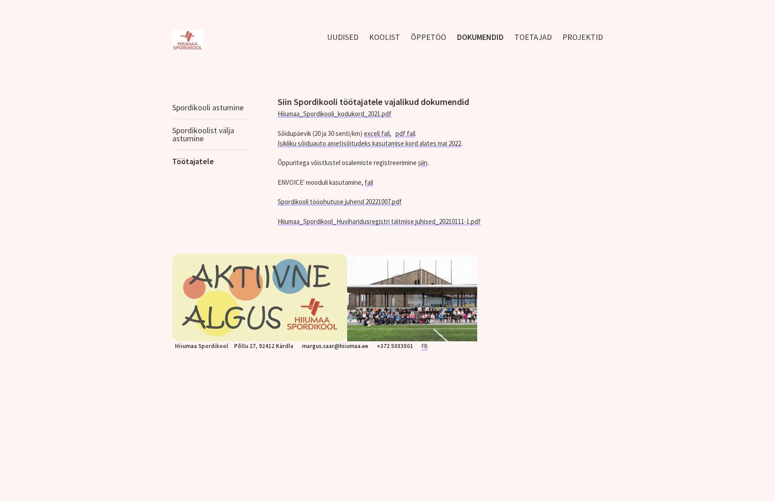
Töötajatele (193, 161)
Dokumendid (480, 37)
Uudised (342, 37)
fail (369, 182)
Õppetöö (428, 37)
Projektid (582, 37)
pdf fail (405, 133)
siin (422, 162)
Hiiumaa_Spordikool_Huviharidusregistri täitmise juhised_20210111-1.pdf (379, 221)
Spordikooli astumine (208, 107)
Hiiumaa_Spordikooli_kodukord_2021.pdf (335, 113)
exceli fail (377, 133)
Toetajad (533, 37)
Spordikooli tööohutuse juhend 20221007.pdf (340, 201)
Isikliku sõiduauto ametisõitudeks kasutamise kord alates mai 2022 (369, 143)
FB (424, 346)
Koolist (384, 37)
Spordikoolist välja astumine (203, 134)
